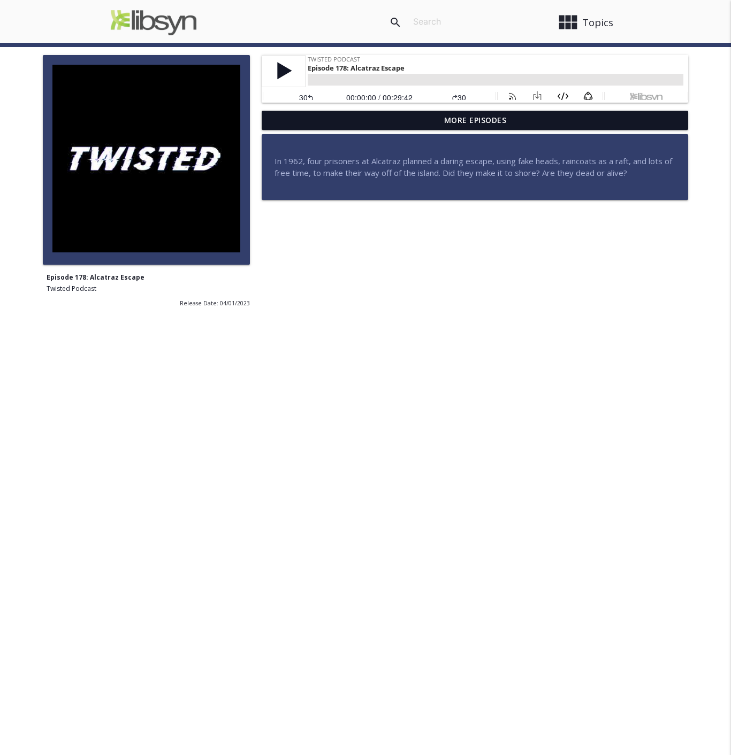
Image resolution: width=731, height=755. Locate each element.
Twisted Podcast (71, 288)
